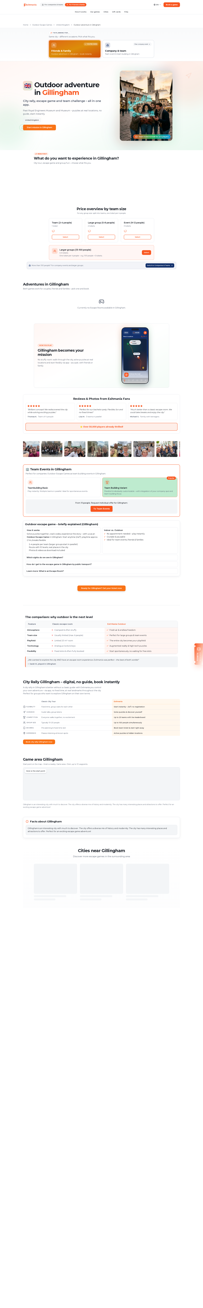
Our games (95, 12)
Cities (105, 12)
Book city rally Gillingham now (39, 742)
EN (157, 5)
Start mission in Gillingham (39, 127)
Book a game (172, 5)
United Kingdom (63, 25)
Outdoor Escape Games (42, 25)
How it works (80, 12)
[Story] (141, 380)
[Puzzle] (129, 380)
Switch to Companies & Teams (158, 265)
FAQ (126, 12)
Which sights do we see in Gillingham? (45, 557)
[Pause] (145, 332)
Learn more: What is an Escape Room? (45, 571)
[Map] (124, 380)
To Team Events (101, 509)
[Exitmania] (30, 4)
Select (65, 237)
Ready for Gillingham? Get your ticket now (101, 588)
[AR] (133, 380)
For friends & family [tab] (77, 5)
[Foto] (137, 380)
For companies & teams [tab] (54, 5)
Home (25, 25)
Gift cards (116, 12)
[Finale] (146, 380)
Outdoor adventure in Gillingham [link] (87, 25)
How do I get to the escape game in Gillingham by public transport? (59, 564)
